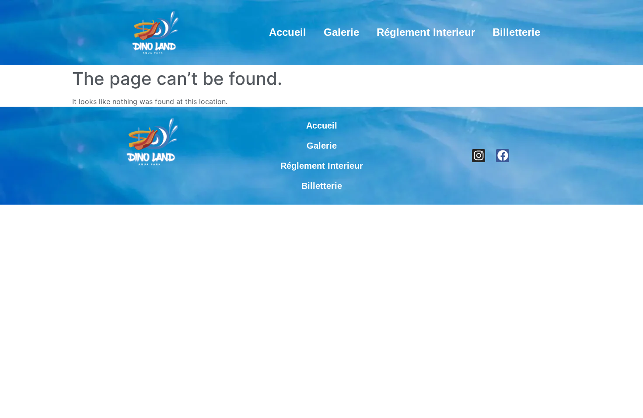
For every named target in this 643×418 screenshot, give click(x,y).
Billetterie (516, 32)
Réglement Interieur (426, 32)
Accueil (287, 32)
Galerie (341, 32)
